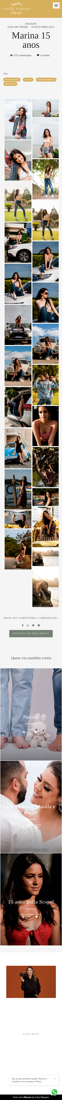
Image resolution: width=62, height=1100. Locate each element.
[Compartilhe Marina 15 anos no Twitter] (33, 625)
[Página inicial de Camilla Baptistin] (16, 8)
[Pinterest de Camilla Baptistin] (33, 1073)
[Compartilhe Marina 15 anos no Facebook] (22, 625)
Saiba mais (31, 1034)
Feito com (31, 1097)
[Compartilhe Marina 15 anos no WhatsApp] (28, 625)
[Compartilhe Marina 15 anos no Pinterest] (39, 625)
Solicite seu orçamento (31, 633)
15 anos (28, 79)
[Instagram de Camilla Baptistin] (28, 1073)
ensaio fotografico (46, 79)
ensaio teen (10, 84)
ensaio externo (12, 79)
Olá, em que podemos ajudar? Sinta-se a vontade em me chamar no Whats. (29, 1080)
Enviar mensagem (32, 1059)
